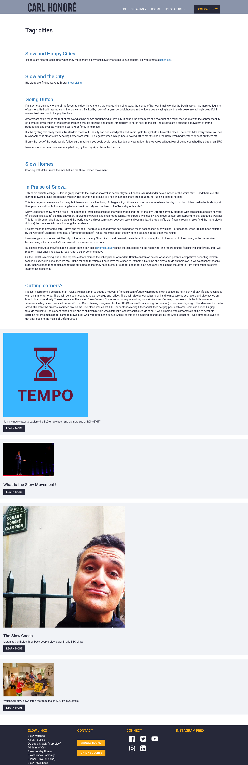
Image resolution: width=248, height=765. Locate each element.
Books (155, 9)
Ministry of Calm (37, 747)
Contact (85, 731)
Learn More (14, 428)
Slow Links (37, 731)
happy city (165, 59)
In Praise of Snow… (46, 187)
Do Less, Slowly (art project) (44, 743)
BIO (123, 9)
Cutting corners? (44, 285)
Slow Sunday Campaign (41, 755)
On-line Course (91, 752)
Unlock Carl (174, 9)
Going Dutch (39, 99)
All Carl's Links (36, 739)
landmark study (105, 247)
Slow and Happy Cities (50, 54)
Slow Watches (36, 735)
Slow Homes (39, 164)
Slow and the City (44, 76)
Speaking (137, 9)
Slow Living (75, 82)
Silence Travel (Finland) (41, 759)
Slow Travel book (38, 762)
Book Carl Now (207, 9)
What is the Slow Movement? (30, 484)
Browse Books (91, 742)
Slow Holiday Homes (40, 751)
